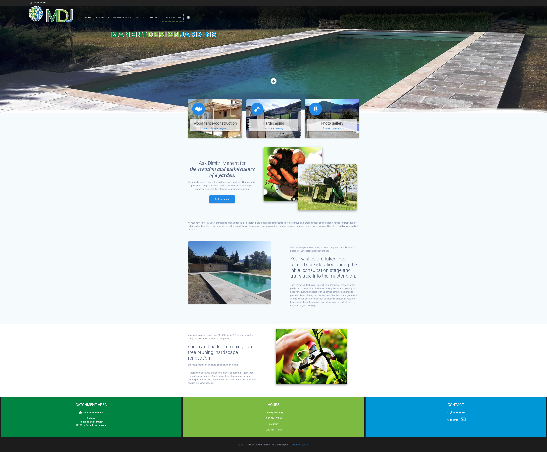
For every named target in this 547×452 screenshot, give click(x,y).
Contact (154, 18)
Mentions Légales (299, 444)
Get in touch (222, 199)
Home (88, 18)
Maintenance (121, 18)
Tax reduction (172, 18)
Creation (101, 18)
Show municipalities (93, 412)
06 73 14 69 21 (41, 2)
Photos (139, 18)
